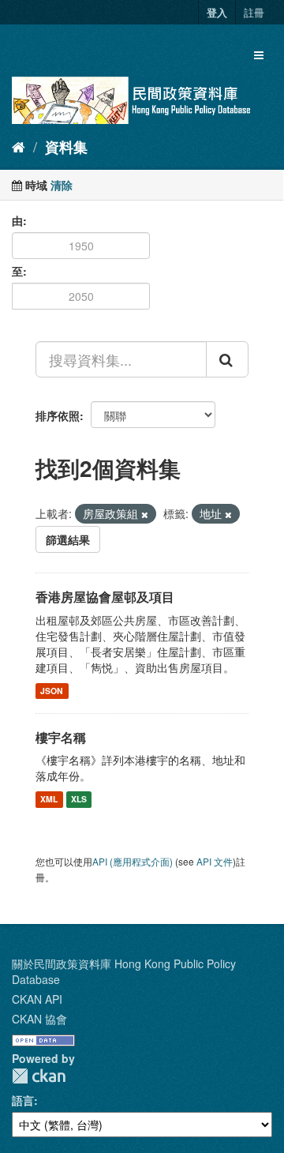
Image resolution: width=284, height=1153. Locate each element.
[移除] (144, 514)
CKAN (38, 1076)
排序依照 (58, 415)
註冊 (254, 12)
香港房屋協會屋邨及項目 (105, 597)
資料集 (66, 147)
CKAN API (37, 999)
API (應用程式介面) (132, 861)
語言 (23, 1100)
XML (49, 799)
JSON (51, 691)
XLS (79, 799)
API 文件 (214, 861)
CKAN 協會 (39, 1019)
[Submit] (227, 359)
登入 (217, 12)
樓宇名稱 (61, 737)
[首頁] (18, 146)
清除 (61, 185)
